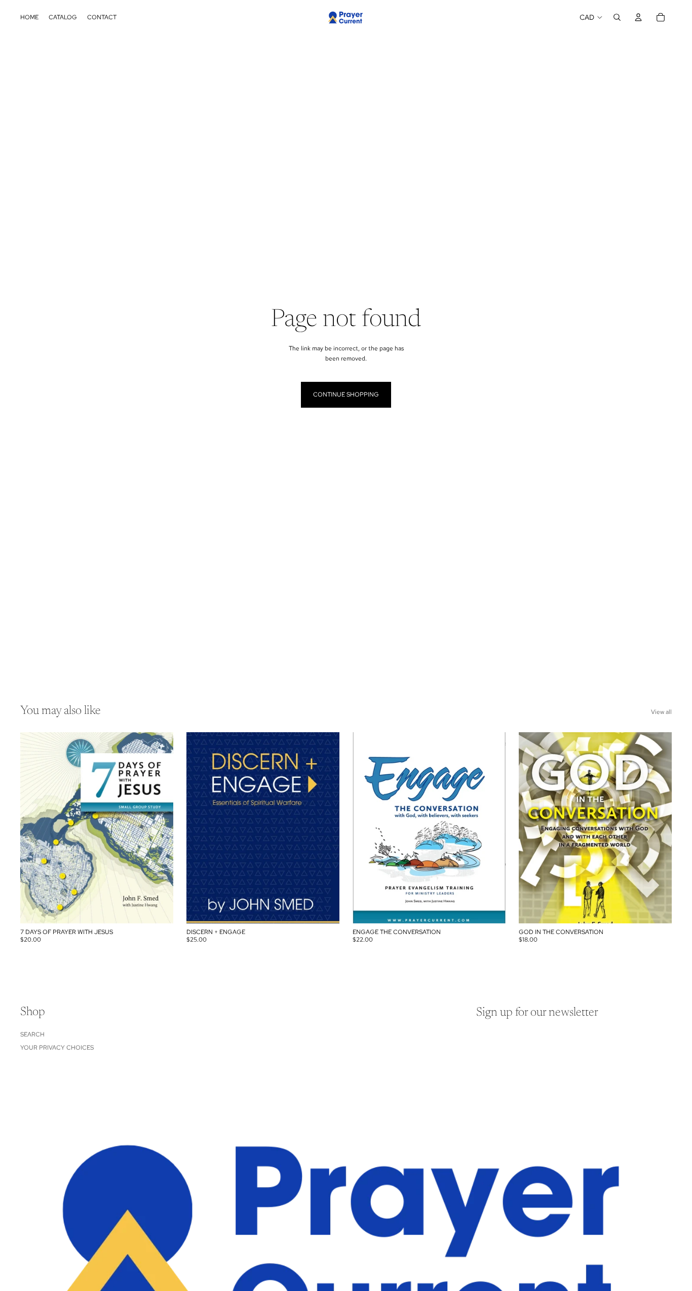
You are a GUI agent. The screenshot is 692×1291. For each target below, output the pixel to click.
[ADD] (157, 908)
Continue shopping (346, 394)
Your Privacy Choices (57, 1048)
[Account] (638, 17)
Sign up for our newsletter (537, 1013)
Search (32, 1034)
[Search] (617, 17)
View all (661, 712)
